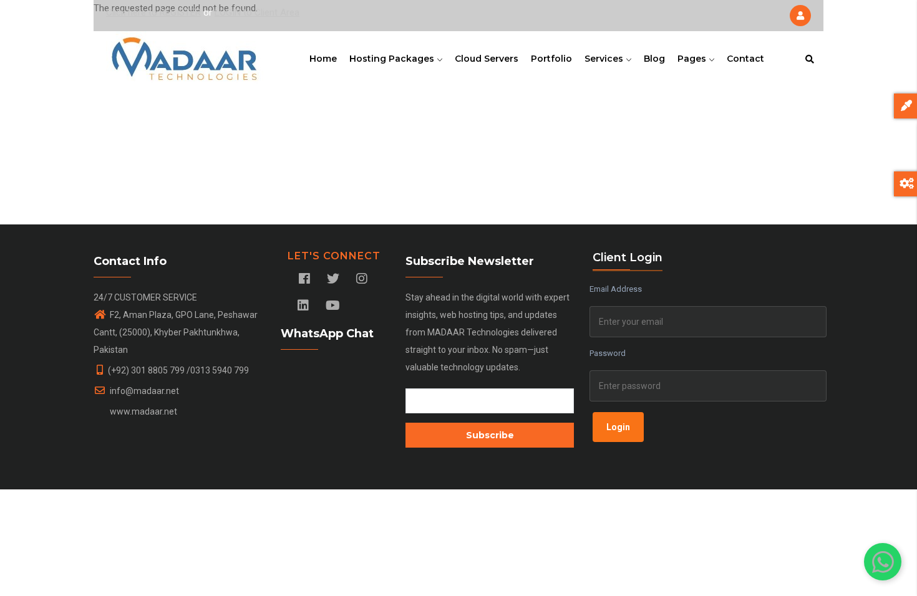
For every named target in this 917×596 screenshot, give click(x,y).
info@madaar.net (143, 391)
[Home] (184, 56)
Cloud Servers (486, 58)
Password (608, 353)
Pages (693, 58)
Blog (654, 58)
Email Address (616, 289)
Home (323, 58)
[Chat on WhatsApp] (882, 561)
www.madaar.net (142, 411)
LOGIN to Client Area (257, 12)
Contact (745, 58)
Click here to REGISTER (153, 12)
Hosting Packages (393, 58)
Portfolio (551, 58)
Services (605, 58)
